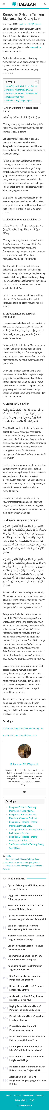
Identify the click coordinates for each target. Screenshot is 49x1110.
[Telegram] (24, 792)
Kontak (17, 1095)
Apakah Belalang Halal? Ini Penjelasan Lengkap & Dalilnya (26, 887)
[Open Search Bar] (45, 4)
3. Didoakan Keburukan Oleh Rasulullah (21, 93)
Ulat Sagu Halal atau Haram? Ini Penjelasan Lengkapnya (25, 977)
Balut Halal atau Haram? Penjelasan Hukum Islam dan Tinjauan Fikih (27, 1068)
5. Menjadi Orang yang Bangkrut (18, 100)
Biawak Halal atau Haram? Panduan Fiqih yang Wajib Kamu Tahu (27, 1038)
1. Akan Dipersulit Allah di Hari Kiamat (20, 86)
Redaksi (39, 1095)
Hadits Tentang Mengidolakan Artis (20, 735)
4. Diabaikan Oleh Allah (14, 96)
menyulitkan (36, 47)
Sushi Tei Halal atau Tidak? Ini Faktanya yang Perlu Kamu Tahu (24, 927)
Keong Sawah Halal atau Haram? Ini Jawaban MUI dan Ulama (25, 907)
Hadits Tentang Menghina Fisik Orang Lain (23, 728)
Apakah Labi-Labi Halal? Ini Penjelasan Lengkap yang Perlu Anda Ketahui (27, 1080)
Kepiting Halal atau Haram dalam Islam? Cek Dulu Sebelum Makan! (25, 1048)
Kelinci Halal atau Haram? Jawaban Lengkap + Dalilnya (26, 1018)
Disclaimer (28, 1095)
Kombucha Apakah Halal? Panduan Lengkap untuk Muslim (25, 967)
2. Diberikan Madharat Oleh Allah (18, 89)
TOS (32, 1100)
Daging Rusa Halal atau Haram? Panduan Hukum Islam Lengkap (25, 1008)
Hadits (8, 856)
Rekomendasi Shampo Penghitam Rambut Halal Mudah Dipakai (25, 957)
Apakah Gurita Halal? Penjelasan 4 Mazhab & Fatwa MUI (26, 998)
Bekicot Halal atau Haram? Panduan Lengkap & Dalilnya (27, 1058)
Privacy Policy (21, 1100)
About (8, 1095)
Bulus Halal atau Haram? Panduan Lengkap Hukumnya (26, 988)
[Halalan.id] (24, 4)
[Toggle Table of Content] (35, 82)
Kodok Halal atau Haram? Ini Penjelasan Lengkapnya (23, 1028)
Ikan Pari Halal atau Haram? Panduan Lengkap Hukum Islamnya (26, 937)
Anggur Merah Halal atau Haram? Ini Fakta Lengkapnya (26, 897)
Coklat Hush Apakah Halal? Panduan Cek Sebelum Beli (26, 947)
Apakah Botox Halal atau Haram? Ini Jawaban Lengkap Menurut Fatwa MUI (27, 917)
